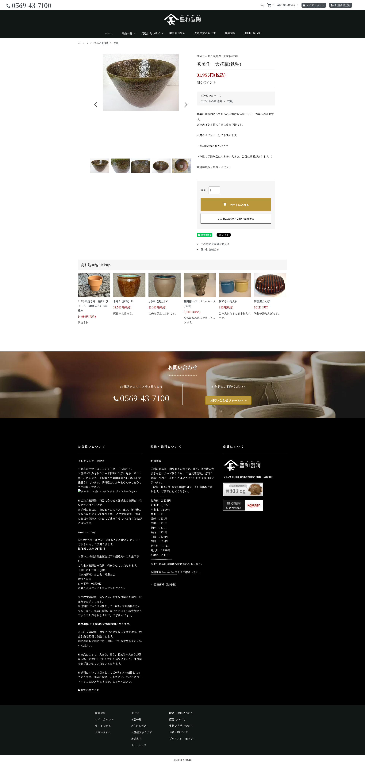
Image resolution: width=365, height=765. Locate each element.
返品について (177, 719)
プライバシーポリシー (182, 738)
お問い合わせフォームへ (226, 400)
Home (135, 713)
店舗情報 (230, 33)
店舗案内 (136, 738)
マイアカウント (315, 5)
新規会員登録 (343, 5)
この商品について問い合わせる (235, 218)
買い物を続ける (210, 249)
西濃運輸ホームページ (164, 572)
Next (185, 104)
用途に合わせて (150, 33)
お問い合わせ (252, 33)
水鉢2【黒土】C (158, 301)
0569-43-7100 (31, 5)
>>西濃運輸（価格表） (164, 584)
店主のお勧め (177, 33)
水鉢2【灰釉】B (123, 301)
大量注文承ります (205, 33)
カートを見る (103, 726)
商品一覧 (127, 33)
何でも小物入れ (228, 301)
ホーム (109, 33)
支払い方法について (181, 726)
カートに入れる (239, 204)
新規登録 (100, 713)
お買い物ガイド (289, 5)
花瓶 (116, 43)
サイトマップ (138, 745)
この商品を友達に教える (215, 244)
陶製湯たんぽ (262, 301)
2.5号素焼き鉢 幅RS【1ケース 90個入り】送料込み (93, 305)
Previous (96, 104)
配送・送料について (181, 713)
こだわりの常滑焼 (99, 43)
